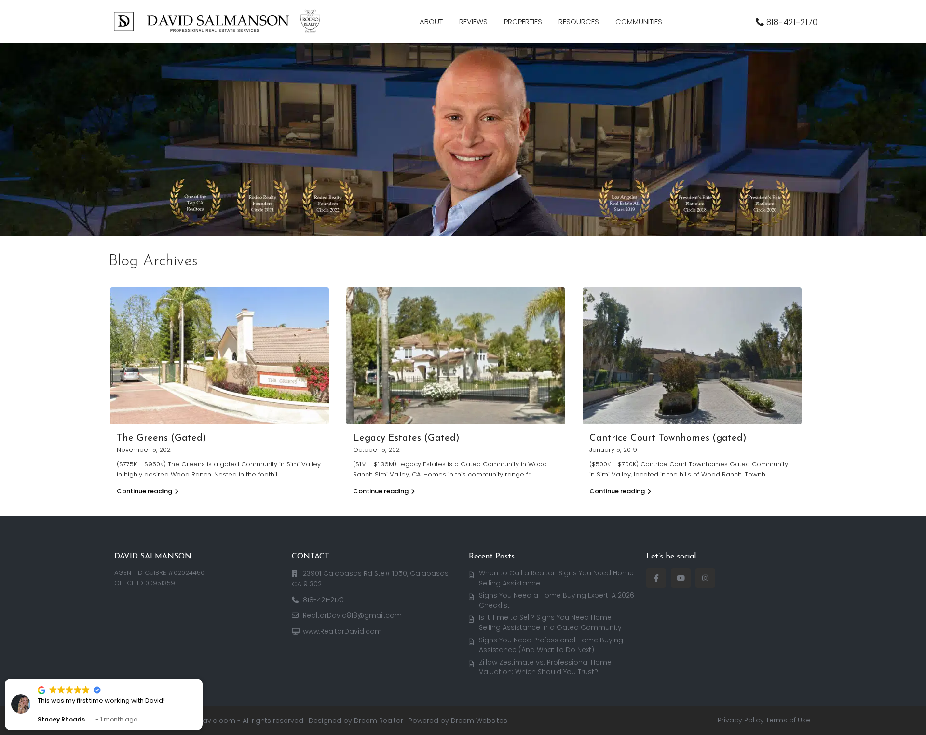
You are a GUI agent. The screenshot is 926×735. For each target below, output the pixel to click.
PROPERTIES (523, 21)
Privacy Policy (741, 720)
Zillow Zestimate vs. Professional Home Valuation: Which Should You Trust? (545, 667)
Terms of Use (788, 720)
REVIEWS (473, 21)
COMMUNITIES (638, 21)
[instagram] (705, 578)
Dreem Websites (479, 720)
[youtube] (681, 578)
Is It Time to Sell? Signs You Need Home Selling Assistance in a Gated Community (550, 622)
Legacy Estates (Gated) (406, 438)
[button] (202, 679)
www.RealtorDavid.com (342, 631)
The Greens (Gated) (161, 438)
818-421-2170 (791, 22)
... (280, 474)
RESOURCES (578, 21)
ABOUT (431, 21)
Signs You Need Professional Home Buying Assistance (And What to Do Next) (551, 645)
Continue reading (144, 491)
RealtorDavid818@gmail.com (352, 615)
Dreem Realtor (378, 720)
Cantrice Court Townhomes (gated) (668, 438)
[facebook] (656, 578)
